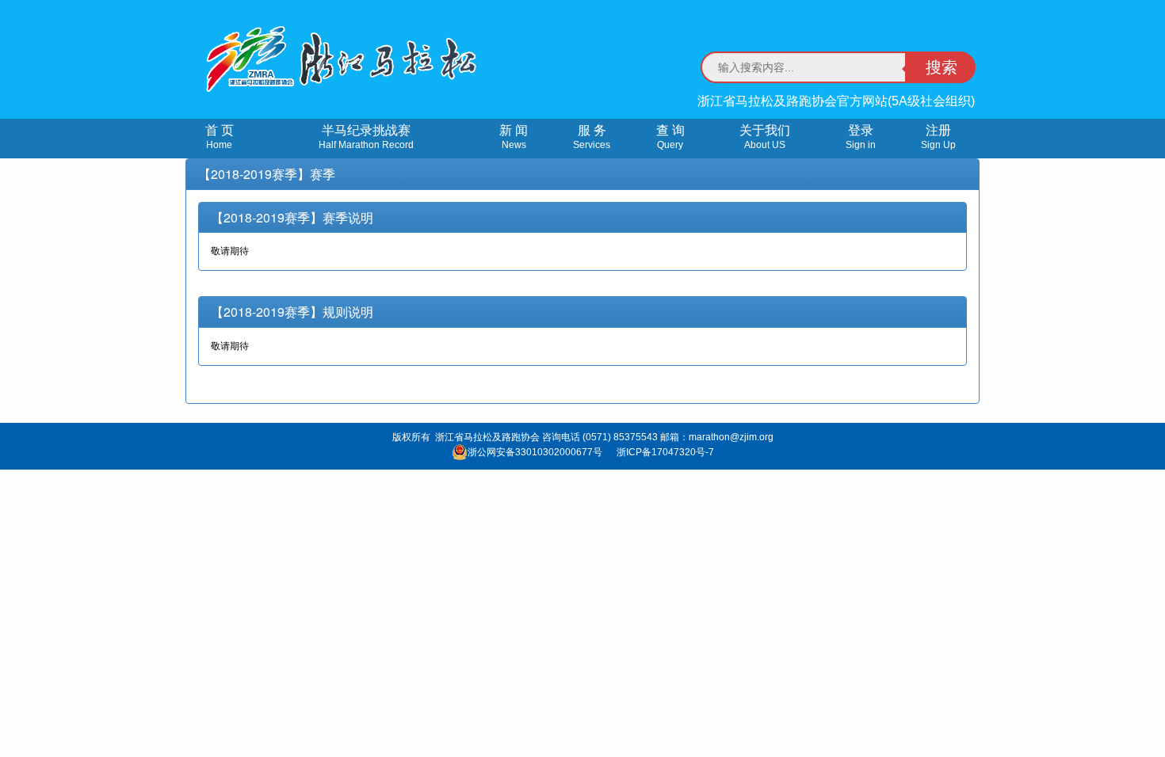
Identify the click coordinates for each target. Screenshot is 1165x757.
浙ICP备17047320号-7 (665, 452)
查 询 (670, 137)
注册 (938, 137)
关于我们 (764, 137)
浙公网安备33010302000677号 (535, 452)
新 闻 (513, 137)
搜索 (941, 67)
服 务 (591, 137)
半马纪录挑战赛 (366, 137)
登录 (861, 137)
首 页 (219, 137)
